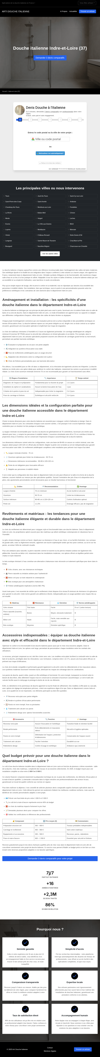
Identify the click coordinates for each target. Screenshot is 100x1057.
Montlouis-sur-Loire (44, 207)
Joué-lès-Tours (43, 196)
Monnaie (73, 229)
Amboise (73, 201)
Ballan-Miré (42, 213)
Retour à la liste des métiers (51, 163)
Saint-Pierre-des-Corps (13, 201)
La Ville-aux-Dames (44, 224)
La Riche (8, 213)
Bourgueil (8, 246)
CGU (50, 168)
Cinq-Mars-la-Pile (76, 241)
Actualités (73, 11)
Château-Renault (44, 235)
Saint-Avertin (42, 201)
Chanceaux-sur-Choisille (78, 246)
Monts (7, 218)
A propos (63, 11)
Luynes (7, 229)
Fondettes (73, 207)
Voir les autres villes (50, 254)
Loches (72, 218)
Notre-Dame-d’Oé (76, 235)
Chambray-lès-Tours (12, 207)
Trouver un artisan (87, 11)
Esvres (7, 224)
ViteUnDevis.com (71, 168)
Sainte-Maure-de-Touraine (47, 241)
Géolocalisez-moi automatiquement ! (51, 153)
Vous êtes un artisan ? (81, 168)
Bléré (72, 224)
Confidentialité (55, 168)
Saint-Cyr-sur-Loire (76, 196)
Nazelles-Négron (43, 246)
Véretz (7, 235)
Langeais (8, 241)
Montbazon (41, 229)
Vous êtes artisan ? (87, 3)
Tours (7, 196)
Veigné (40, 218)
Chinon (72, 213)
